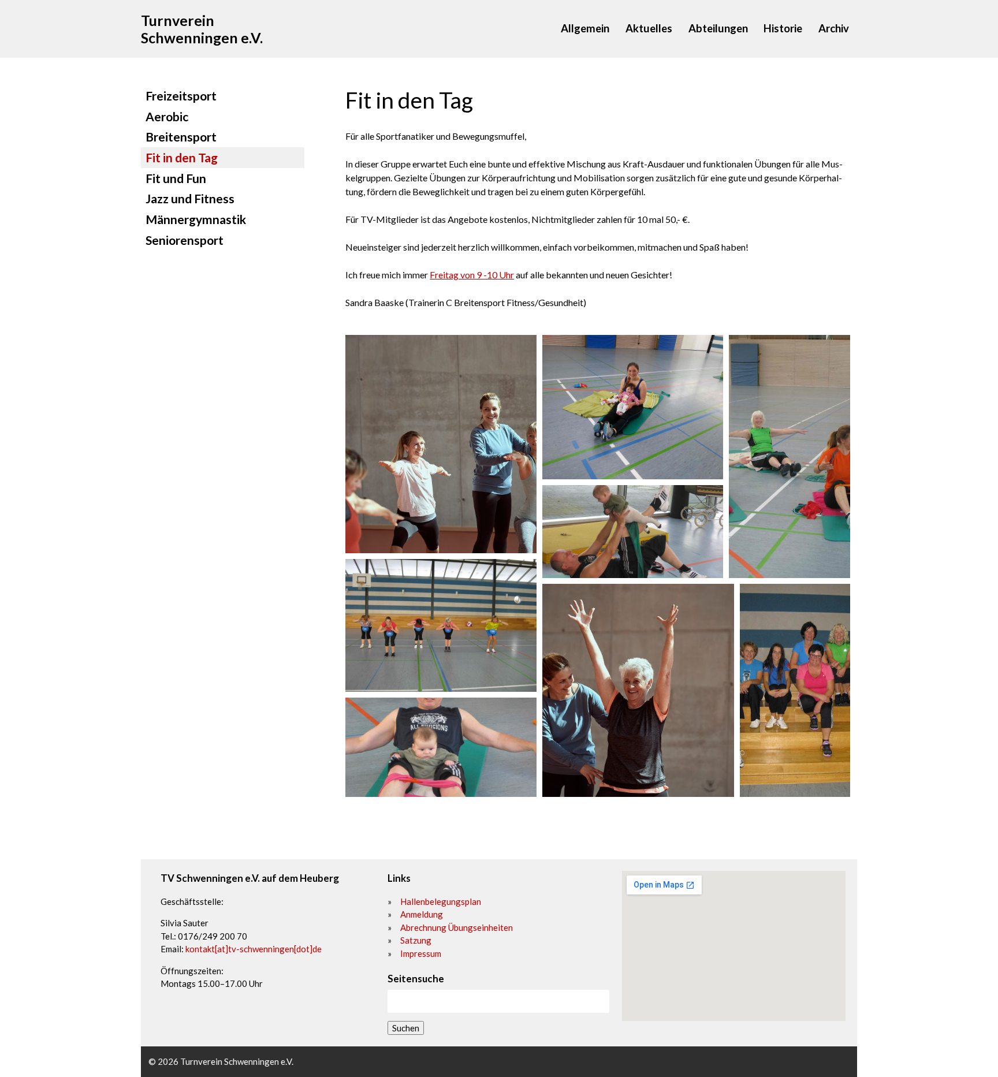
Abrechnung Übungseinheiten (456, 927)
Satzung (415, 940)
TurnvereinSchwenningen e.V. (202, 29)
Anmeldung (421, 914)
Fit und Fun (176, 178)
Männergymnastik (196, 219)
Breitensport (181, 136)
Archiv (833, 28)
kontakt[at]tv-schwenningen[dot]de (253, 949)
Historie (783, 28)
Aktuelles (648, 28)
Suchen (405, 1028)
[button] (441, 444)
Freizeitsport (181, 95)
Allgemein (585, 28)
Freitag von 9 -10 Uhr (472, 274)
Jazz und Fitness (190, 198)
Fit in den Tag (182, 157)
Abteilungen (718, 28)
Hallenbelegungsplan (440, 901)
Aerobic (167, 116)
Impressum (420, 953)
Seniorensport (185, 240)
